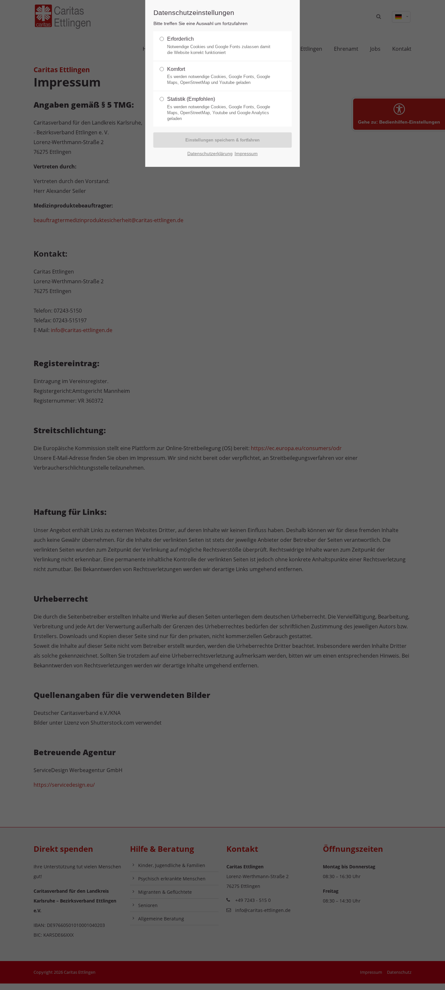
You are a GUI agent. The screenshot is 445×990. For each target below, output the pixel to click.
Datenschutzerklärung (210, 153)
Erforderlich (218, 45)
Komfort (218, 75)
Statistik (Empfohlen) (218, 108)
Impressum (246, 153)
